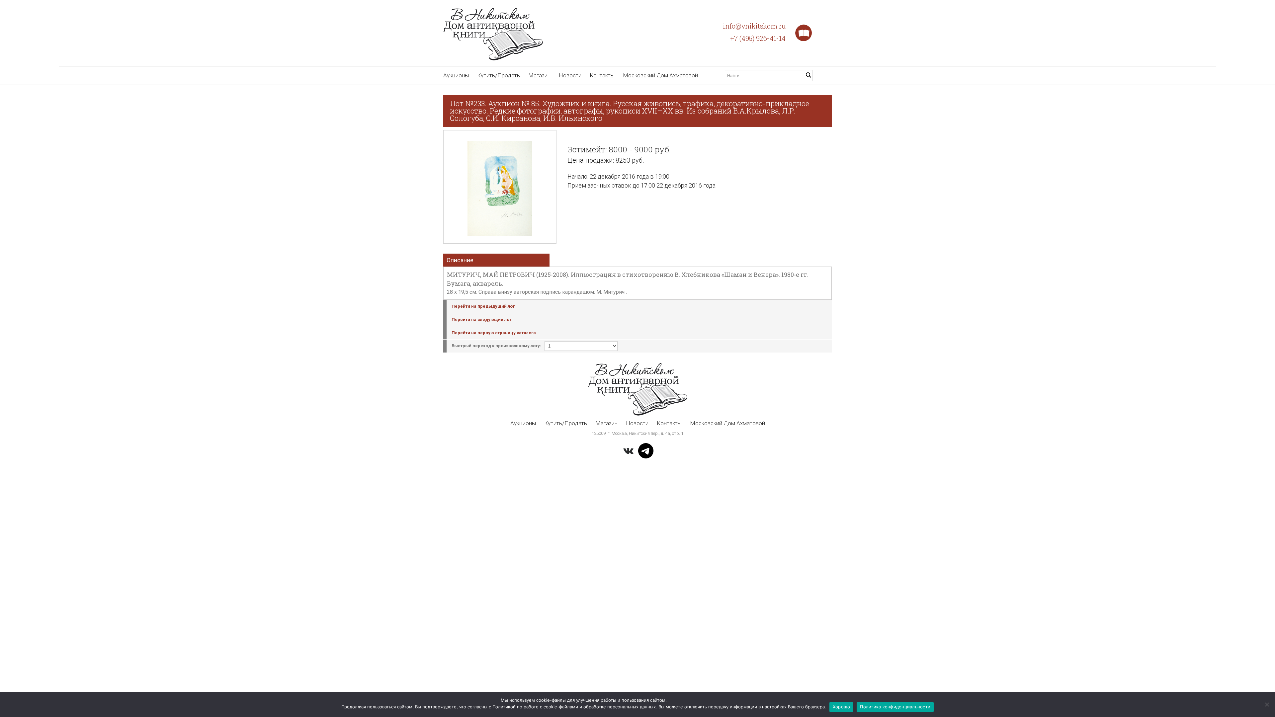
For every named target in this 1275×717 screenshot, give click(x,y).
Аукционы (456, 75)
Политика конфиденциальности (895, 706)
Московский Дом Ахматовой (660, 75)
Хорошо (841, 706)
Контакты (602, 75)
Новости (570, 75)
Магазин (539, 75)
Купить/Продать (498, 75)
